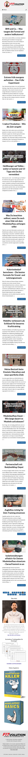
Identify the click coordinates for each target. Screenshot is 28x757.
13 (15, 594)
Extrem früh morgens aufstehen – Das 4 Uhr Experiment (14, 80)
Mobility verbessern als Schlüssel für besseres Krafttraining (14, 323)
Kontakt (19, 754)
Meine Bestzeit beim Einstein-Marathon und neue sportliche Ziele (14, 372)
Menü (5, 9)
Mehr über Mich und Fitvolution (14, 635)
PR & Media (6, 754)
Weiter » (23, 594)
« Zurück (4, 592)
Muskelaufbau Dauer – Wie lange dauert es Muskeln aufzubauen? (14, 419)
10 (8, 594)
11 (10, 594)
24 (20, 594)
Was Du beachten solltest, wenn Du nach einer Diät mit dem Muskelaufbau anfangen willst (14, 221)
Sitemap (22, 754)
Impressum (10, 754)
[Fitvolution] (14, 4)
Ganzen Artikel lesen (21, 55)
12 (13, 594)
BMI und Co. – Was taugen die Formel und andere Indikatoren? (14, 32)
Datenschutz (15, 754)
